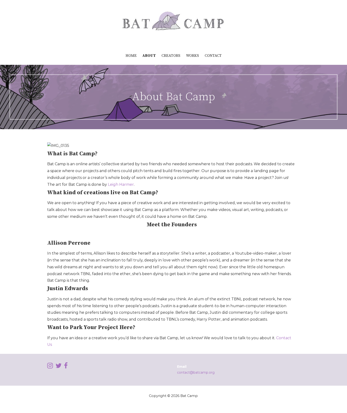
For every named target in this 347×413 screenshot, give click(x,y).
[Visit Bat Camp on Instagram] (50, 367)
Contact (213, 55)
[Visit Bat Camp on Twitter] (58, 367)
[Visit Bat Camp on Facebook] (66, 367)
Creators (170, 55)
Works (192, 55)
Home (131, 55)
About (149, 55)
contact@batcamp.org (196, 372)
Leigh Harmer (121, 184)
